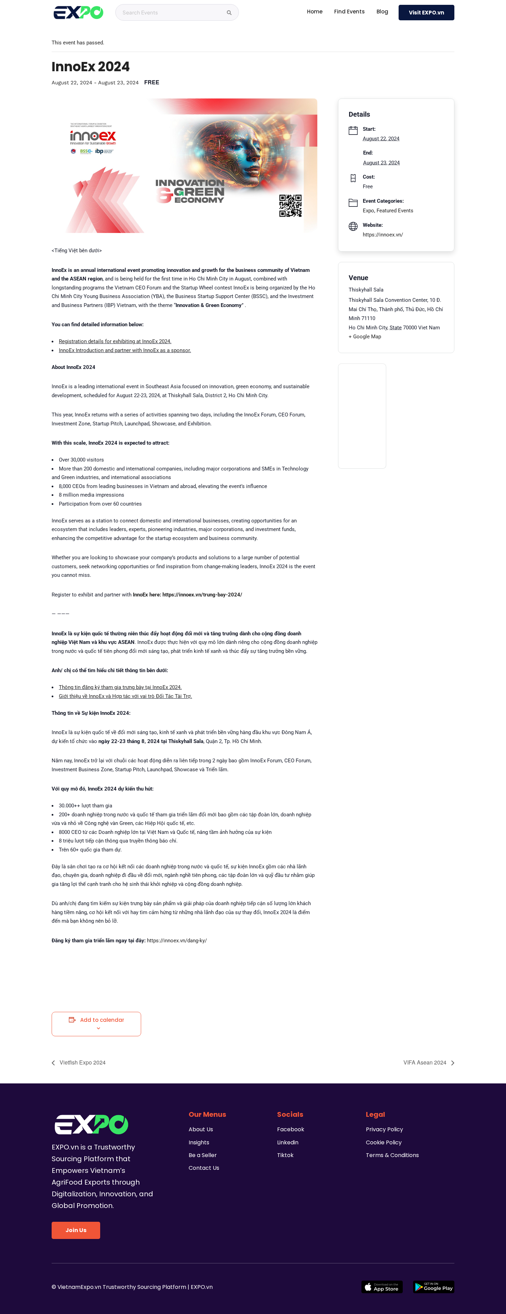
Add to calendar (102, 1020)
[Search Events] (229, 12)
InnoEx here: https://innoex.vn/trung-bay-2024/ (187, 595)
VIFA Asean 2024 (425, 1062)
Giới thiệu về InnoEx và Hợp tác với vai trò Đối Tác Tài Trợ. (125, 696)
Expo (368, 211)
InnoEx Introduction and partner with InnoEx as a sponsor (124, 350)
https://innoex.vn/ (383, 235)
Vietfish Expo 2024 (82, 1062)
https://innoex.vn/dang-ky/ (177, 940)
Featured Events (395, 211)
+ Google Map (365, 336)
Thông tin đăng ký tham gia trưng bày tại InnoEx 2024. (120, 687)
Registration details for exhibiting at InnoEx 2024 (114, 341)
